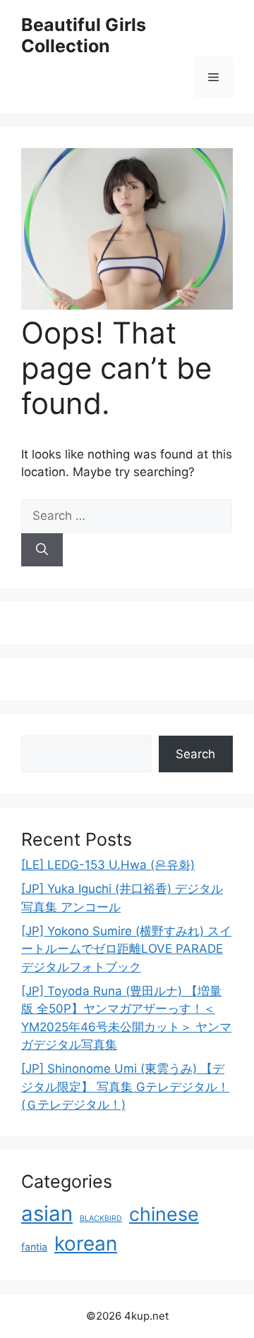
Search (195, 754)
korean (85, 1243)
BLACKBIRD (101, 1218)
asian (47, 1213)
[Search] (42, 550)
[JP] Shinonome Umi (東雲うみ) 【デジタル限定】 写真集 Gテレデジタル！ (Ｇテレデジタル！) (125, 1087)
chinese (164, 1214)
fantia (34, 1247)
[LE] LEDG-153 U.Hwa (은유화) (108, 865)
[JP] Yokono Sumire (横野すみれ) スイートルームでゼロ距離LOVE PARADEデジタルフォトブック (126, 949)
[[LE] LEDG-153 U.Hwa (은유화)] (127, 305)
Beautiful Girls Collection (83, 35)
